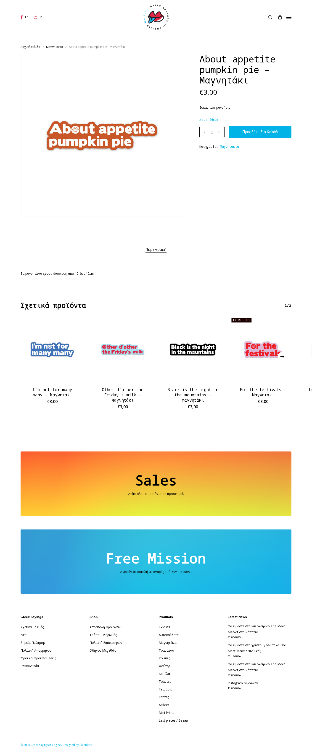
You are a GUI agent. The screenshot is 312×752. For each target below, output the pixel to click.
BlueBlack (85, 745)
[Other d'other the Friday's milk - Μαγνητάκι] (122, 349)
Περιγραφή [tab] (156, 249)
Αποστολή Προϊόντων (106, 627)
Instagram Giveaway (243, 683)
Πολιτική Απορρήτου (36, 650)
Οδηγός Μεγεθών (103, 650)
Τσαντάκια (166, 650)
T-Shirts (164, 627)
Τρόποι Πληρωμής (103, 635)
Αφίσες (164, 705)
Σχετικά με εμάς (32, 627)
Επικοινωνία (30, 666)
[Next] (282, 356)
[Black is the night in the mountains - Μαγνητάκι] (193, 349)
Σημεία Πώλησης (33, 642)
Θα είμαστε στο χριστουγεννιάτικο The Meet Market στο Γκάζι (257, 648)
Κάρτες (164, 697)
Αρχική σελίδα (30, 47)
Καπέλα (164, 673)
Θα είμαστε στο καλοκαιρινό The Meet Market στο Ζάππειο (256, 629)
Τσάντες (165, 681)
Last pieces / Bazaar (174, 720)
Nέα (23, 635)
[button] (288, 17)
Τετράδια (165, 689)
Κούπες (164, 658)
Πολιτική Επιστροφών (106, 642)
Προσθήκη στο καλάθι (260, 132)
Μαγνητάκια (54, 47)
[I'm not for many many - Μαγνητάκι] (52, 349)
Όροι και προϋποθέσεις (38, 658)
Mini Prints (166, 712)
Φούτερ (164, 666)
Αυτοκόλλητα (169, 635)
